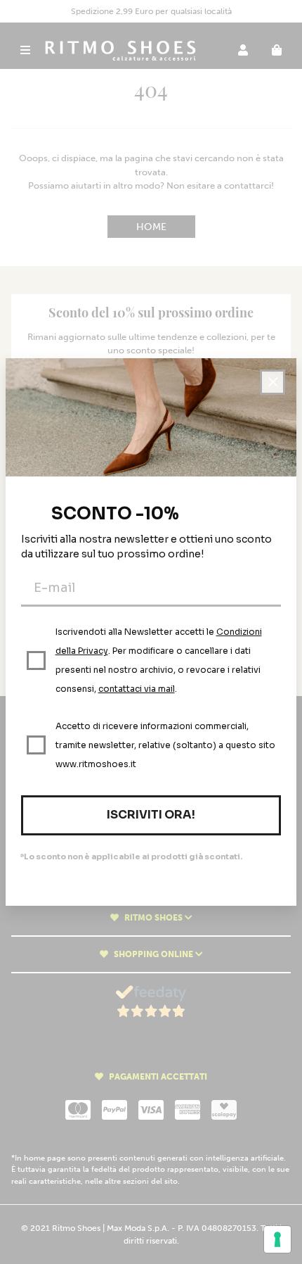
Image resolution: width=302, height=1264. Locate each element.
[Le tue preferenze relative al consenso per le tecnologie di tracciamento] (277, 1239)
